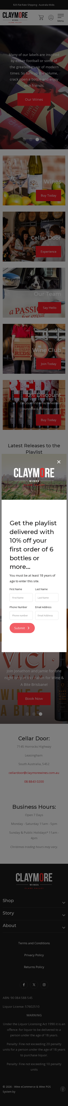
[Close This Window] (58, 461)
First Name (16, 589)
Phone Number (18, 607)
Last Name (41, 589)
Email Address (43, 607)
